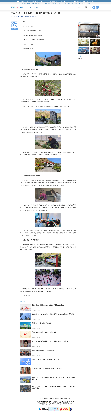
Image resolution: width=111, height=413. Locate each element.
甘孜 (86, 3)
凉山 (89, 3)
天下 (72, 1)
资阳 (79, 3)
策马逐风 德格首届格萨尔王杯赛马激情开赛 (44, 350)
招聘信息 (57, 398)
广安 (63, 3)
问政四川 (65, 1)
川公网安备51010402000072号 (53, 402)
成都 (22, 3)
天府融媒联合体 (27, 16)
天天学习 (27, 1)
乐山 (53, 3)
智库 (41, 1)
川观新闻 (60, 1)
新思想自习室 (33, 1)
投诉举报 (69, 398)
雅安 (73, 3)
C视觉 (83, 1)
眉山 (76, 3)
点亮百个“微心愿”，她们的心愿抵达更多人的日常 (46, 359)
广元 (43, 3)
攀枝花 (28, 3)
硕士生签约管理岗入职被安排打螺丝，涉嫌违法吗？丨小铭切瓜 (50, 341)
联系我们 (53, 398)
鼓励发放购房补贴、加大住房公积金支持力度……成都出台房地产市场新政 (53, 314)
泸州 (33, 3)
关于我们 (41, 398)
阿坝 (83, 3)
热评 (44, 1)
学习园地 (22, 1)
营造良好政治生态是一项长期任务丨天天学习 (44, 332)
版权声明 (45, 398)
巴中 (69, 3)
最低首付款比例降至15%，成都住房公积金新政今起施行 (48, 305)
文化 (75, 1)
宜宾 (59, 3)
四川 (69, 1)
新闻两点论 (54, 1)
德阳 (36, 3)
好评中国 (49, 1)
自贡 (25, 3)
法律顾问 (65, 398)
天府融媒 (92, 1)
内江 (49, 3)
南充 (56, 3)
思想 (38, 1)
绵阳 (39, 3)
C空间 (87, 1)
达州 (66, 3)
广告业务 (49, 398)
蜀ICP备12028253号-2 (41, 402)
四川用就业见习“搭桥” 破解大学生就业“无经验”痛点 (47, 368)
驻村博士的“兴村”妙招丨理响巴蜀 (41, 323)
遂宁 (46, 3)
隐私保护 (61, 398)
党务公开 (79, 1)
